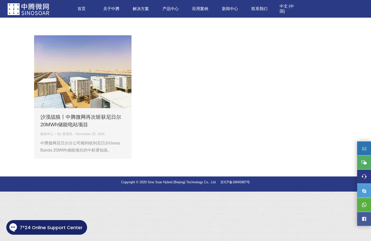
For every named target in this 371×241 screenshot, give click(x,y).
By (64, 134)
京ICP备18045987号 (235, 182)
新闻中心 (47, 134)
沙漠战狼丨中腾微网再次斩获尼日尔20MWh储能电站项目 (80, 120)
